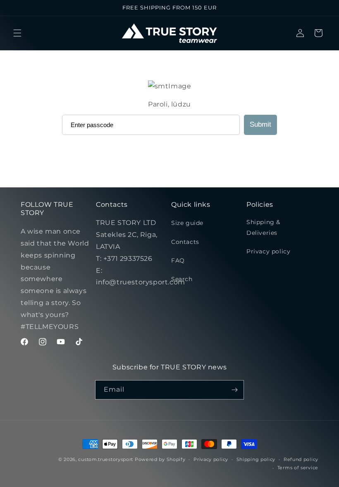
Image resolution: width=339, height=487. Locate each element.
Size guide (187, 223)
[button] (17, 33)
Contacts (185, 242)
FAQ (178, 260)
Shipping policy (256, 459)
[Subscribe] (234, 390)
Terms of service (297, 467)
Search (182, 279)
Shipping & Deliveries (263, 227)
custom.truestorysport (105, 459)
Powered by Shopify (160, 459)
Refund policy (301, 459)
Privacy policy (268, 251)
